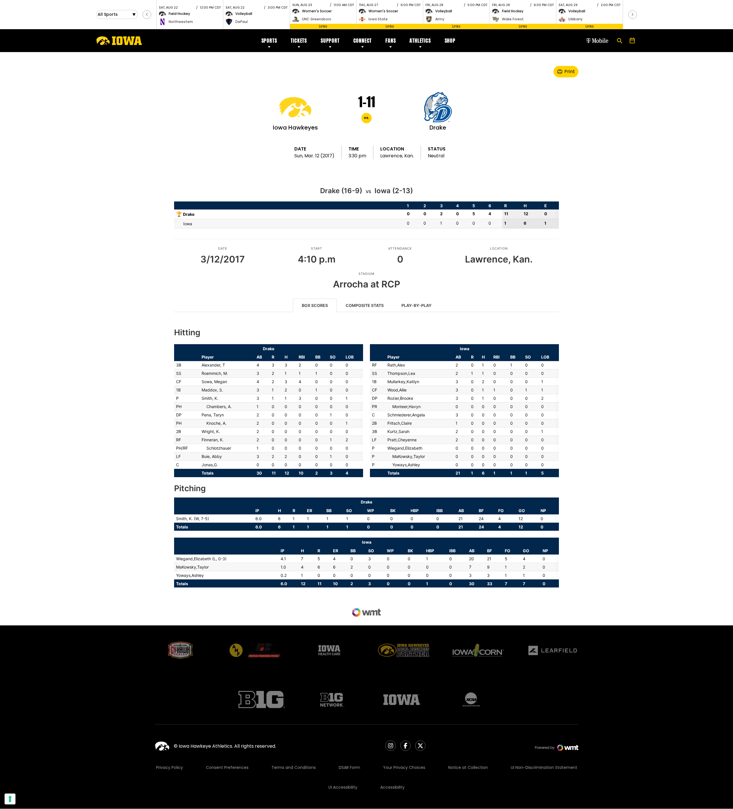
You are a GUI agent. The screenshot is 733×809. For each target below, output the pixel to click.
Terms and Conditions (293, 767)
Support (330, 40)
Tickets (299, 40)
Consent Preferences (227, 767)
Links (323, 26)
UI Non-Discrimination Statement (544, 767)
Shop (450, 40)
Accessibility (392, 787)
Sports (269, 40)
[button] (147, 14)
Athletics (420, 40)
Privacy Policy (169, 767)
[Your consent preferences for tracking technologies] (10, 799)
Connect (362, 40)
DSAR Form (349, 767)
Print (569, 71)
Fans (390, 40)
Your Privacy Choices (404, 767)
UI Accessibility (342, 787)
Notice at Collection (468, 767)
